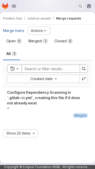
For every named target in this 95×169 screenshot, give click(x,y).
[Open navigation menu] (14, 6)
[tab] (14, 41)
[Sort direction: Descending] (84, 79)
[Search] (84, 69)
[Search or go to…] (80, 6)
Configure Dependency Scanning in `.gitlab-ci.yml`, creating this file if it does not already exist (43, 97)
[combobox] (43, 79)
